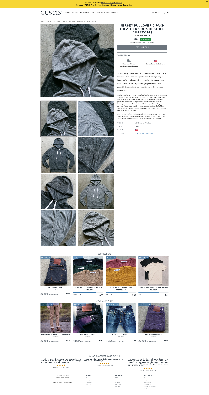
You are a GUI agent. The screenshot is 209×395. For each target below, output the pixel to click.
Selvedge (56, 289)
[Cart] (167, 13)
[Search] (164, 13)
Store (67, 13)
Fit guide (147, 380)
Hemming (147, 384)
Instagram (89, 380)
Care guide (147, 382)
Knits (42, 21)
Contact (88, 378)
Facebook (89, 382)
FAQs (117, 378)
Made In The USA (87, 13)
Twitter (88, 384)
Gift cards (118, 384)
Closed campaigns (150, 386)
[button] (77, 60)
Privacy (117, 386)
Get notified (142, 47)
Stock (75, 13)
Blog (145, 388)
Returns (146, 378)
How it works (119, 380)
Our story (118, 382)
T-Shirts (88, 291)
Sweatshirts (50, 21)
